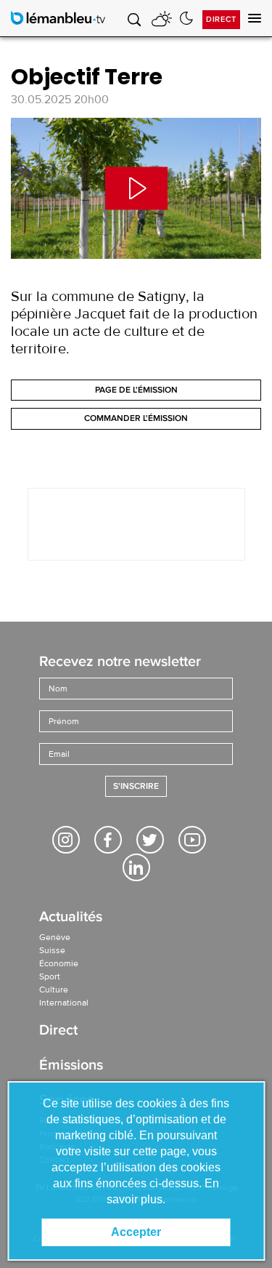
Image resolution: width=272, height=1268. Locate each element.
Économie (58, 963)
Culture (53, 989)
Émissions (71, 1066)
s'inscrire (136, 786)
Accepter (136, 1232)
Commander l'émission (136, 418)
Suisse (52, 950)
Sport (49, 976)
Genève (54, 937)
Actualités (70, 918)
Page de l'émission (136, 390)
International (63, 1002)
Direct (221, 19)
